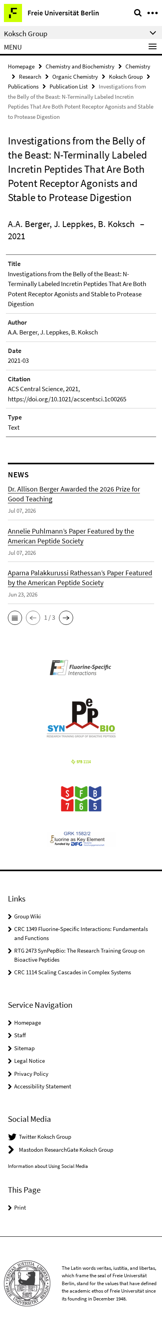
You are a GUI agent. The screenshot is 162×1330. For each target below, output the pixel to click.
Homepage (21, 66)
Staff (20, 1035)
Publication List (69, 86)
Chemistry (137, 66)
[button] (15, 618)
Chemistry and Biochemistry (80, 66)
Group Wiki (27, 916)
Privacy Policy (31, 1073)
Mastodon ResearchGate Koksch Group (66, 1149)
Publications (23, 86)
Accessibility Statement (42, 1086)
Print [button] (20, 1207)
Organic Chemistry (75, 76)
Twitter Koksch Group (45, 1136)
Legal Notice (29, 1060)
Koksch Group (126, 76)
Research (30, 76)
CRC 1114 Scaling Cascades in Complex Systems (72, 972)
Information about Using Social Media (48, 1166)
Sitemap (24, 1048)
